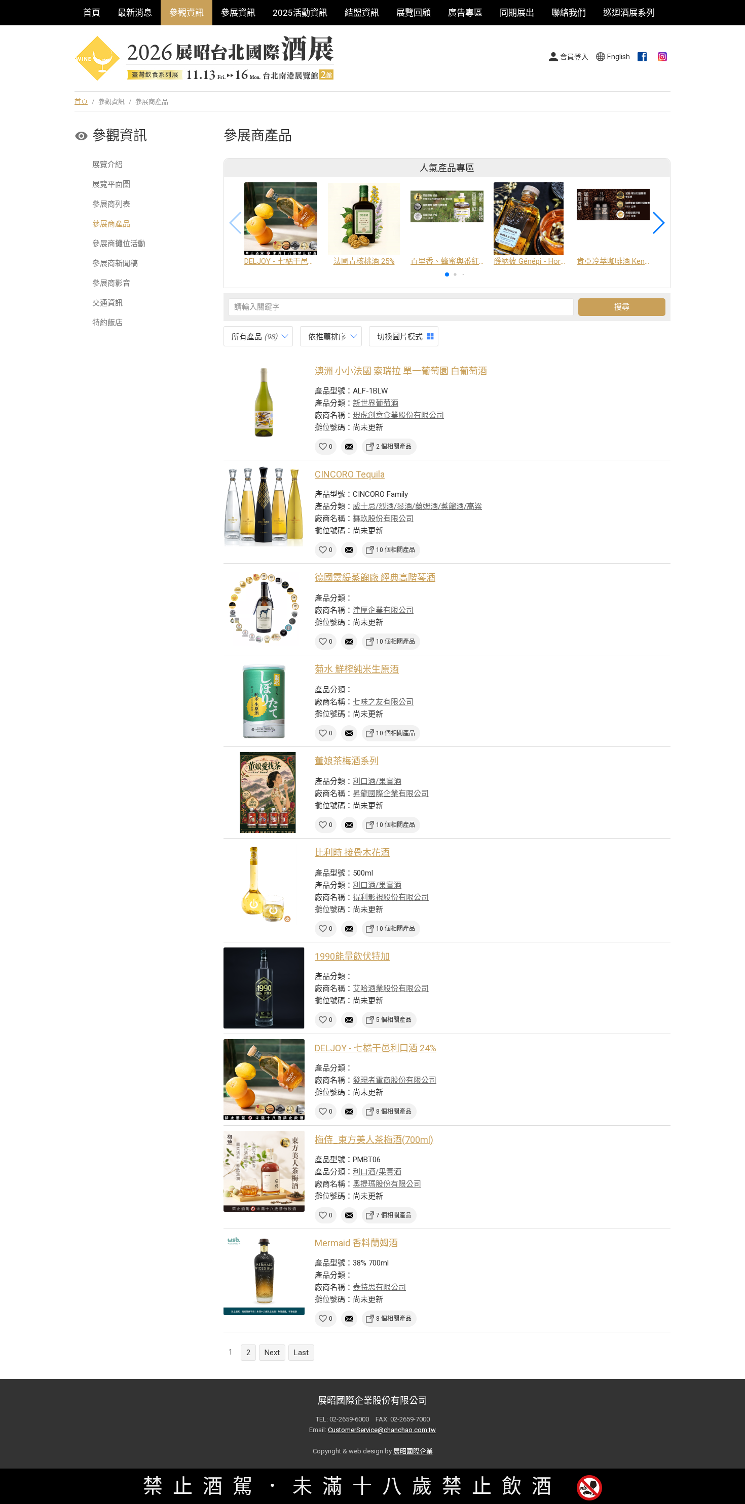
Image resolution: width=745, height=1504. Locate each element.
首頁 (91, 13)
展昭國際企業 (413, 1451)
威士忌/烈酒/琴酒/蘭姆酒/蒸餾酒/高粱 (417, 506)
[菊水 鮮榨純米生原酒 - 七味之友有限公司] (264, 700)
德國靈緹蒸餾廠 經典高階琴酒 (375, 577)
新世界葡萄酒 (375, 403)
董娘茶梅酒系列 (347, 761)
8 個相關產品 (394, 1111)
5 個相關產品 (394, 1019)
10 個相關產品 (395, 549)
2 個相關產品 (394, 446)
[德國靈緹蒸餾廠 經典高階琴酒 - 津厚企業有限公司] (264, 609)
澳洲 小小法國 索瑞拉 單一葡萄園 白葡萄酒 (401, 371)
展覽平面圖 (111, 184)
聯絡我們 (568, 13)
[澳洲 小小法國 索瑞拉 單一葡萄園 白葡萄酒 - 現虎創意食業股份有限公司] (264, 402)
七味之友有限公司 (383, 701)
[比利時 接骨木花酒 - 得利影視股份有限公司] (264, 884)
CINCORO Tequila (350, 474)
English (618, 57)
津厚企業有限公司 (383, 610)
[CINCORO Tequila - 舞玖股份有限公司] (264, 505)
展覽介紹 (107, 164)
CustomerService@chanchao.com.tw (382, 1430)
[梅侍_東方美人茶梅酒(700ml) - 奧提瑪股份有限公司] (264, 1171)
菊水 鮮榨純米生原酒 (357, 669)
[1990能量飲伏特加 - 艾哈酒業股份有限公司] (264, 987)
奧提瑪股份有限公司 (387, 1184)
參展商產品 (111, 223)
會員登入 (574, 57)
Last (301, 1352)
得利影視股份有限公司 (391, 897)
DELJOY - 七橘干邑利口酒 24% (375, 1048)
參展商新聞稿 (115, 263)
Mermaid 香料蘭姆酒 (356, 1243)
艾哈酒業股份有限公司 (391, 988)
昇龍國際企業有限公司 (391, 793)
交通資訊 (107, 302)
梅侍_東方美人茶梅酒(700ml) (374, 1139)
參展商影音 (111, 283)
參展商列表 (111, 204)
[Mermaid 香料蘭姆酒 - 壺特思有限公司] (264, 1274)
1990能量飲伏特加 (352, 956)
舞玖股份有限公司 (383, 518)
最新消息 (135, 13)
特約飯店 (107, 322)
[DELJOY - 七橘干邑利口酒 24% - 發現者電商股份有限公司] (264, 1079)
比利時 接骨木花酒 (352, 852)
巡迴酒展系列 (629, 13)
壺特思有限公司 (379, 1287)
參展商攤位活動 (118, 243)
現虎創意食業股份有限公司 (398, 415)
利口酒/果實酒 (377, 781)
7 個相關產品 (394, 1215)
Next (272, 1352)
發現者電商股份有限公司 (394, 1080)
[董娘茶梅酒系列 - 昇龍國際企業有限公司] (264, 792)
